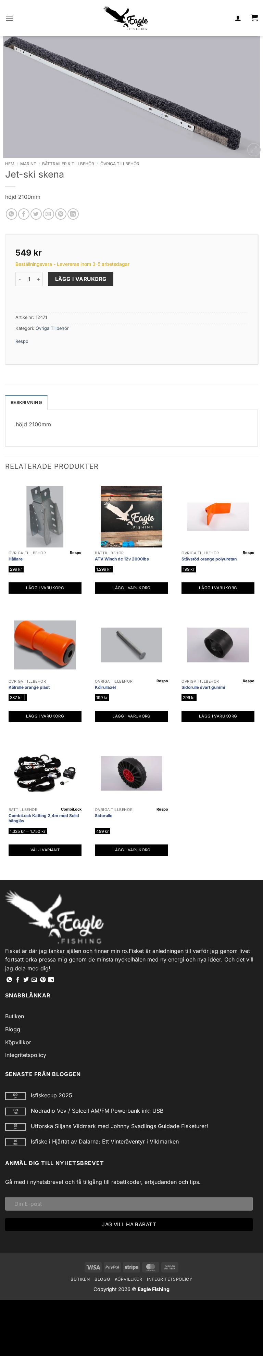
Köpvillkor (18, 1042)
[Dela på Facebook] (23, 214)
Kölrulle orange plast (29, 687)
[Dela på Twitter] (36, 214)
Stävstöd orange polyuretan (209, 558)
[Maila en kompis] (48, 214)
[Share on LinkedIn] (73, 214)
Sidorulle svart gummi (203, 687)
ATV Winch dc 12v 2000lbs (122, 558)
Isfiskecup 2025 (51, 1095)
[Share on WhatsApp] (11, 214)
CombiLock (71, 809)
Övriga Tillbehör (119, 163)
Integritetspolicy (25, 1054)
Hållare (16, 558)
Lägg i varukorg (81, 279)
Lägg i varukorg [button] (45, 587)
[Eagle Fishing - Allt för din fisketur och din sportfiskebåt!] (125, 18)
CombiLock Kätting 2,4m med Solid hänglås (44, 818)
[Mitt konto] (238, 18)
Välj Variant (45, 850)
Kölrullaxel (105, 687)
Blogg (12, 1029)
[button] (9, 18)
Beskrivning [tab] (26, 402)
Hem (9, 163)
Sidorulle (103, 815)
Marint (28, 163)
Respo (21, 341)
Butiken (14, 1016)
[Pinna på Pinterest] (60, 214)
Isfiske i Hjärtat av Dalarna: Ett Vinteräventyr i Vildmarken (105, 1141)
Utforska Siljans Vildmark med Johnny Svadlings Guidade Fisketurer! (119, 1126)
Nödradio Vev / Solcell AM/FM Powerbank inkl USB (97, 1111)
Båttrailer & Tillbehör (68, 163)
